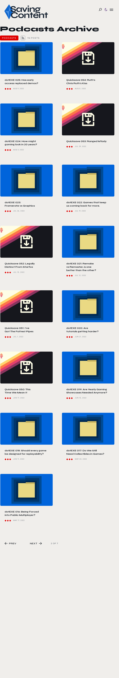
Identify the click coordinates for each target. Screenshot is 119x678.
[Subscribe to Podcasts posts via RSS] (23, 38)
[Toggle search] (100, 9)
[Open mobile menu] (111, 9)
